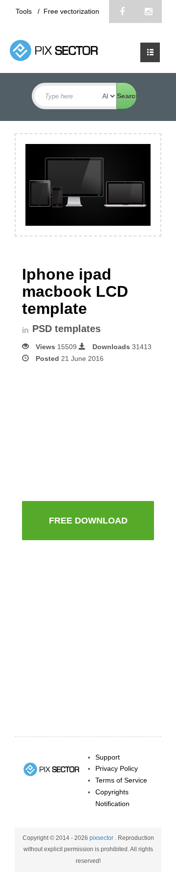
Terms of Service (121, 780)
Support (107, 757)
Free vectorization (71, 11)
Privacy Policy (116, 768)
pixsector (102, 837)
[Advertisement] (99, 431)
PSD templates (66, 329)
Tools (25, 11)
